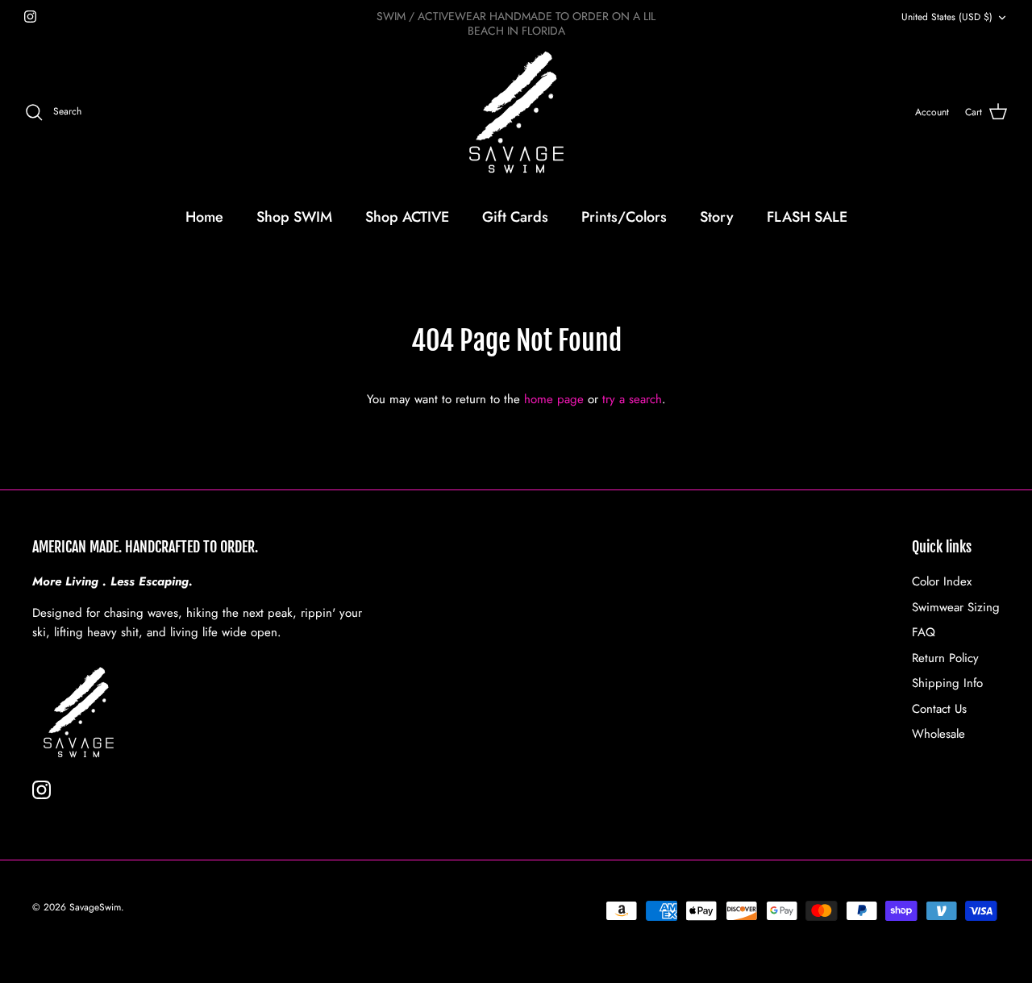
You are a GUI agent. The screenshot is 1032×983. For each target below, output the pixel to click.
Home (204, 216)
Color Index (942, 581)
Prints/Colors (624, 216)
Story (717, 216)
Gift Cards (515, 216)
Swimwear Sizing (956, 607)
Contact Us (939, 709)
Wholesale (938, 734)
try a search (632, 399)
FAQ (923, 632)
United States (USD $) (946, 17)
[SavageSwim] (516, 112)
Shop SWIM (294, 216)
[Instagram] (30, 16)
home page (554, 399)
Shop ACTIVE (407, 216)
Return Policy (945, 658)
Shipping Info (947, 683)
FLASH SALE (807, 216)
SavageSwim (95, 907)
